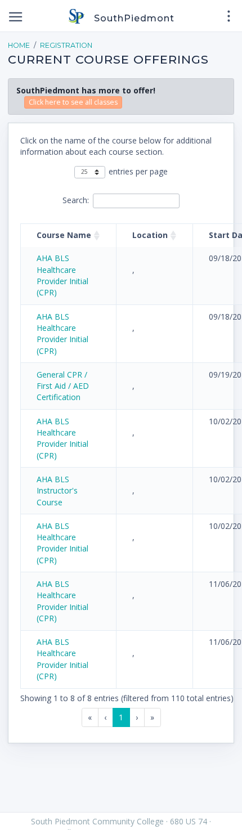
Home (19, 45)
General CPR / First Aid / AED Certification (63, 386)
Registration (66, 45)
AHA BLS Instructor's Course (57, 491)
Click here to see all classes (73, 102)
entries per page (138, 171)
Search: (75, 200)
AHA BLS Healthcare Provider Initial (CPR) (62, 275)
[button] (96, 235)
